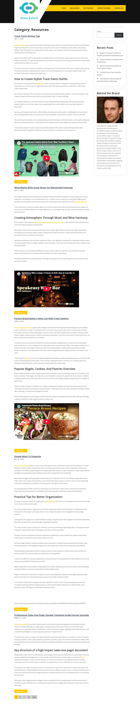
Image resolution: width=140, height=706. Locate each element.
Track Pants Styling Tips (27, 36)
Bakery (27, 358)
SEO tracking (88, 8)
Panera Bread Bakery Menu (23, 328)
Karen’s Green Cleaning (22, 466)
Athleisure (40, 84)
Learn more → (21, 182)
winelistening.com (80, 202)
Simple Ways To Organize (27, 456)
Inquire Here (119, 8)
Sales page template (21, 624)
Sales (82, 657)
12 (29, 697)
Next (34, 697)
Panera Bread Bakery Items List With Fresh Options (41, 318)
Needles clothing (20, 45)
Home (64, 8)
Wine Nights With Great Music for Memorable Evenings (43, 187)
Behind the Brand (104, 8)
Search (99, 31)
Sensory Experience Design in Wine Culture (50, 222)
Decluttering (50, 501)
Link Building (74, 8)
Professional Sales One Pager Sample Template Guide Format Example (51, 615)
